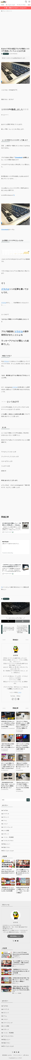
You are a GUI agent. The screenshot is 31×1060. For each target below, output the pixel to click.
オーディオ (6, 813)
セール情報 (6, 830)
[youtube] (18, 699)
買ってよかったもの (8, 850)
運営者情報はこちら (15, 936)
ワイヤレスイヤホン (8, 840)
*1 (14, 195)
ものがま (15, 655)
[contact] (18, 941)
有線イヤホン (6, 847)
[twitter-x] (15, 699)
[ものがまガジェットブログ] (4, 1)
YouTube (5, 810)
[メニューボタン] (29, 1)
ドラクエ (5, 289)
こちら (19, 692)
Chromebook (18, 157)
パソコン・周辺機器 (8, 837)
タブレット (6, 834)
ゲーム (5, 820)
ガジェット (6, 53)
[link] (13, 699)
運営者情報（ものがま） (7, 1055)
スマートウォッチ (7, 827)
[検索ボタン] (26, 1)
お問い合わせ (26, 1055)
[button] (8, 621)
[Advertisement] (15, 29)
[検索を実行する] (28, 799)
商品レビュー (6, 844)
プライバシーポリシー (17, 1055)
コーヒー (5, 824)
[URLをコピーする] (23, 621)
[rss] (16, 1052)
